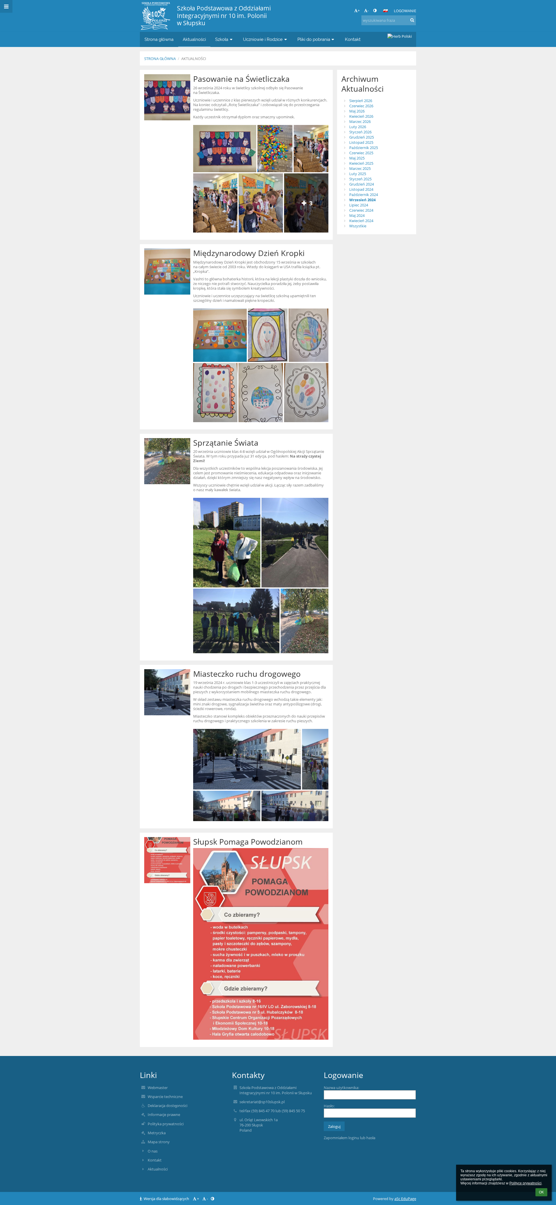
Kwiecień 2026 (361, 116)
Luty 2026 (357, 126)
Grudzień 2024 (361, 184)
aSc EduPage (405, 1198)
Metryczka (157, 1132)
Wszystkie (357, 225)
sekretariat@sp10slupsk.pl (262, 1101)
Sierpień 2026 (360, 100)
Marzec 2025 (360, 168)
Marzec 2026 (360, 121)
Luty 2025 (357, 173)
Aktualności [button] (194, 39)
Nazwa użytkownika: (341, 1087)
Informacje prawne (164, 1114)
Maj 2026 (357, 111)
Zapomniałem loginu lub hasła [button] (349, 1137)
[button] (374, 10)
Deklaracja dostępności (167, 1105)
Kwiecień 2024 (361, 220)
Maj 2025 (357, 158)
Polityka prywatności (166, 1123)
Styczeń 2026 (360, 132)
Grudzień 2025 (361, 137)
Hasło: (329, 1105)
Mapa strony (159, 1141)
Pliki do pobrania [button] (313, 39)
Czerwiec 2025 (361, 152)
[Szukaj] (412, 20)
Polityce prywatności (525, 1183)
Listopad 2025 (361, 142)
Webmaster (158, 1087)
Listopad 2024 (361, 189)
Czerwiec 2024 (361, 210)
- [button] (368, 10)
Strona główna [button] (159, 39)
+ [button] (359, 10)
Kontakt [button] (353, 39)
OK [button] (541, 1192)
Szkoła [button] (221, 39)
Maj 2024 (357, 215)
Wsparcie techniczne (165, 1096)
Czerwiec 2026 (361, 105)
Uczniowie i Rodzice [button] (263, 39)
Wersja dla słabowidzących (166, 1198)
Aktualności (193, 58)
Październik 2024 (363, 194)
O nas (153, 1151)
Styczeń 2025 (360, 179)
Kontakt (155, 1160)
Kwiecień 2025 (361, 163)
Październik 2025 (363, 147)
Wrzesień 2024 (362, 199)
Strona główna (160, 58)
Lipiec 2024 (358, 205)
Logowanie (405, 10)
